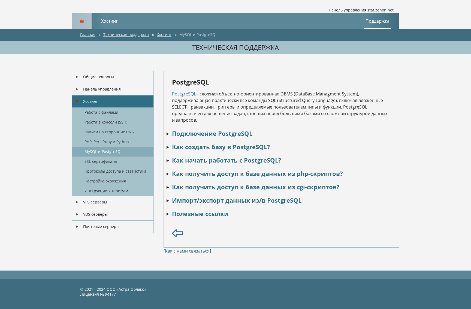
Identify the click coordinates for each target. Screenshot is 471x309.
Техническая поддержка (126, 34)
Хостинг (109, 21)
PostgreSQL (184, 94)
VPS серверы (95, 202)
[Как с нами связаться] (187, 251)
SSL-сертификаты (100, 161)
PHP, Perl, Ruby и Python (106, 141)
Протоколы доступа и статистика (115, 171)
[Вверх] (461, 296)
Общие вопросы (98, 76)
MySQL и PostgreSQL (103, 151)
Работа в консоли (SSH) (105, 122)
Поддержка (378, 21)
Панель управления (102, 89)
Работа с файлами (101, 112)
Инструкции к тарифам (106, 190)
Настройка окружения (105, 181)
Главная (87, 34)
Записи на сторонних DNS (109, 131)
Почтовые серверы (101, 226)
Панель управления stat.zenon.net (361, 10)
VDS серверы (95, 214)
